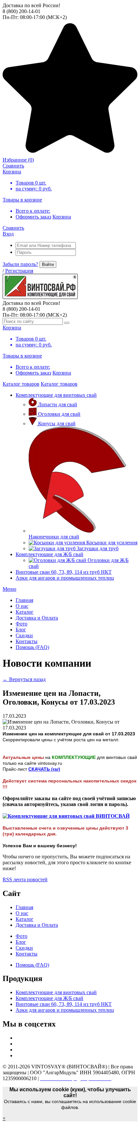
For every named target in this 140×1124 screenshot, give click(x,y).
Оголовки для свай (59, 414)
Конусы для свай (57, 423)
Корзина (61, 217)
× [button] (4, 1118)
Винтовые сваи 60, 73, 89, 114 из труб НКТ (64, 572)
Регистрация (19, 270)
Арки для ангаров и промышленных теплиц (65, 578)
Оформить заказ (33, 217)
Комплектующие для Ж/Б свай (49, 554)
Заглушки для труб (98, 548)
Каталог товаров (21, 384)
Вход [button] (8, 234)
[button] (9, 589)
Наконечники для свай (54, 536)
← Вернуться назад (24, 679)
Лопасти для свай (57, 404)
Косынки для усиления (111, 542)
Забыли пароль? (20, 264)
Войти (48, 264)
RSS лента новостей (25, 879)
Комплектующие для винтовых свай (56, 395)
